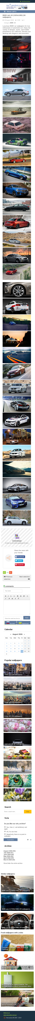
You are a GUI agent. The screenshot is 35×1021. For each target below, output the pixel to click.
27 (18, 651)
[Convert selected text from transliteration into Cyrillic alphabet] (15, 599)
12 (14, 646)
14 (22, 646)
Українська (25, 623)
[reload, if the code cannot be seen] (11, 625)
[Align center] (20, 596)
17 (6, 648)
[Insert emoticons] (27, 596)
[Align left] (17, 596)
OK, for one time (11, 832)
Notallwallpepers (17, 6)
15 (25, 646)
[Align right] (23, 596)
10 (6, 646)
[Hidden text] (9, 599)
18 (10, 648)
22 (25, 648)
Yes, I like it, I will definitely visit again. (15, 828)
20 (18, 648)
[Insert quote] (12, 599)
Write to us (7, 1013)
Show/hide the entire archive (13, 863)
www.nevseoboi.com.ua (10, 1015)
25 (10, 651)
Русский (12, 623)
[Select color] (5, 599)
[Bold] (5, 596)
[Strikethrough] (14, 596)
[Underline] (11, 596)
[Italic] (8, 596)
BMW (11, 23)
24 (6, 651)
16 (28, 646)
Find (27, 811)
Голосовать (10, 839)
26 (14, 651)
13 (18, 646)
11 (10, 646)
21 (22, 648)
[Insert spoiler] (18, 599)
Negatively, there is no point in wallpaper (15, 835)
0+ (15, 23)
